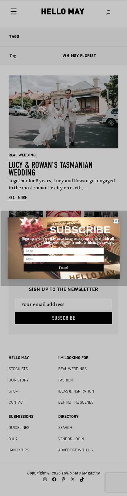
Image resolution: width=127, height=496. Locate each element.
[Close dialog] (116, 221)
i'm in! (63, 267)
